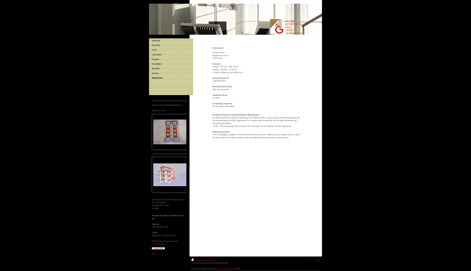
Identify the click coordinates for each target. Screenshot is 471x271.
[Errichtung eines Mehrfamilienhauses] (169, 132)
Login (317, 260)
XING (154, 253)
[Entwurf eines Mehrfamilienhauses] (169, 174)
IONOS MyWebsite (225, 269)
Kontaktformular (159, 244)
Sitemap (212, 260)
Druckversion (201, 260)
